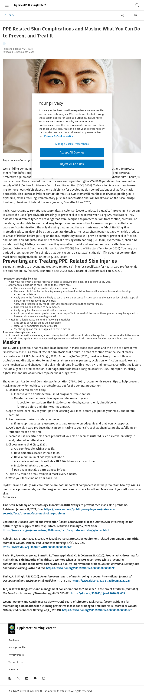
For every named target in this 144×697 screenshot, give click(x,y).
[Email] (136, 15)
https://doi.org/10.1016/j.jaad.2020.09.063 (98, 593)
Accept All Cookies (72, 152)
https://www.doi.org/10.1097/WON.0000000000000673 (37, 547)
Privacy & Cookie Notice (58, 136)
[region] (72, 136)
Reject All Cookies (72, 164)
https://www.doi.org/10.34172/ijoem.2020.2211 (101, 580)
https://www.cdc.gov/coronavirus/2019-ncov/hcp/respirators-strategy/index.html (56, 530)
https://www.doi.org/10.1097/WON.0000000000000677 (97, 610)
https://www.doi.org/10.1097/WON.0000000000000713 (80, 568)
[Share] (122, 15)
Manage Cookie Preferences (72, 143)
